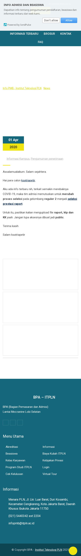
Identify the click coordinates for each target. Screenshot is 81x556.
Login (46, 467)
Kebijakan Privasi (53, 460)
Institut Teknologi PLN (48, 549)
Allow (69, 20)
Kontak (65, 33)
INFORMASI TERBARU (24, 33)
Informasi (49, 447)
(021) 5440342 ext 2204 (24, 516)
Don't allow (51, 20)
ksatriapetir (28, 180)
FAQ (40, 42)
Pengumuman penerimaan (47, 158)
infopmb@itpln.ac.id (21, 523)
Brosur (49, 33)
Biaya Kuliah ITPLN (54, 453)
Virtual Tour (50, 474)
